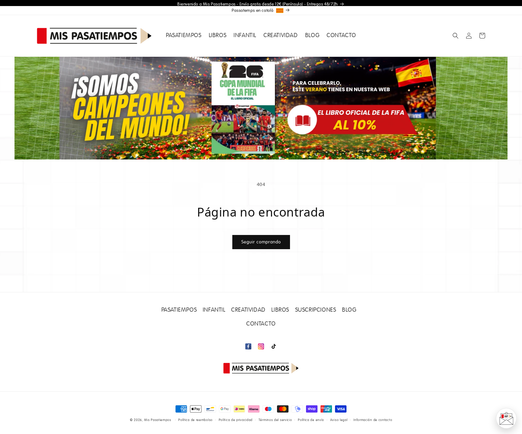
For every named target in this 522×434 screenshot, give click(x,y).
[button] (455, 35)
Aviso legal (339, 420)
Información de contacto (372, 420)
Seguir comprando (261, 242)
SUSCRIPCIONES (315, 310)
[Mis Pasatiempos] (261, 368)
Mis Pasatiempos (157, 420)
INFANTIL (214, 310)
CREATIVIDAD (248, 310)
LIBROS (280, 310)
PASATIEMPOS (179, 310)
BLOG (349, 310)
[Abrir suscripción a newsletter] (506, 418)
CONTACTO (261, 324)
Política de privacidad (236, 420)
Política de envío (311, 420)
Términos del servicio (275, 420)
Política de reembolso (195, 420)
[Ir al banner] (260, 108)
